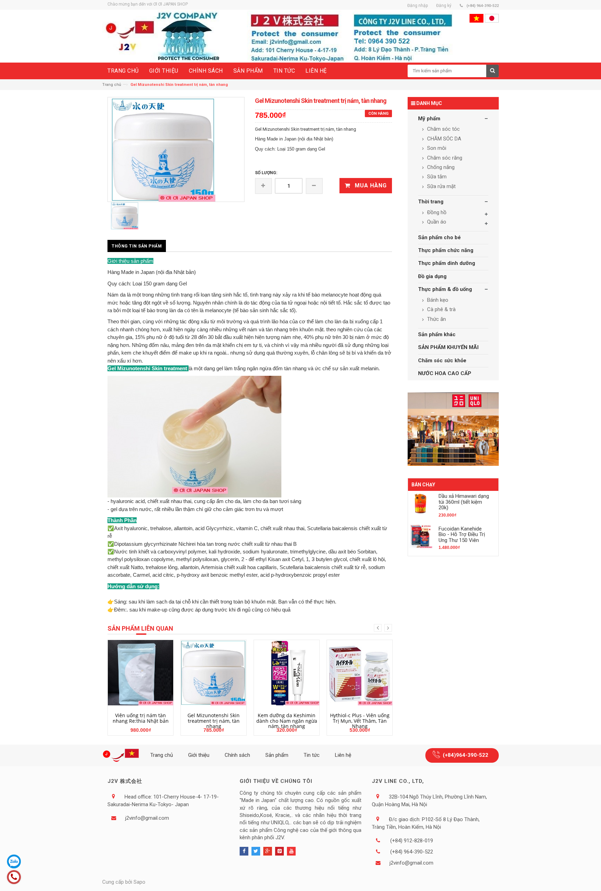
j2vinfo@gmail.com (147, 818)
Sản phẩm (276, 755)
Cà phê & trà (441, 309)
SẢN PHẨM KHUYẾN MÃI (448, 347)
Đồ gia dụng (432, 276)
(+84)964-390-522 (465, 755)
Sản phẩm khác (437, 334)
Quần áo (436, 222)
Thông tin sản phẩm (137, 246)
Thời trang (430, 202)
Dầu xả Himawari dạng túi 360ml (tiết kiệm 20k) (464, 502)
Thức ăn (436, 319)
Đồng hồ (436, 212)
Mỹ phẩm (429, 118)
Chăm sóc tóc (443, 129)
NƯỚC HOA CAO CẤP (444, 373)
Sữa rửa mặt (441, 186)
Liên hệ (343, 755)
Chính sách (237, 755)
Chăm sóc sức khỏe (442, 360)
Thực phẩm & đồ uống (445, 289)
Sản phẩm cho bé (439, 237)
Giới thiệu (198, 755)
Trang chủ (111, 84)
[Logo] (122, 755)
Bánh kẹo (437, 300)
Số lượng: (266, 172)
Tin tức (312, 755)
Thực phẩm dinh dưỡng (446, 263)
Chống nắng (440, 167)
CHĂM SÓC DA (443, 139)
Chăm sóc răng (444, 158)
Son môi (436, 148)
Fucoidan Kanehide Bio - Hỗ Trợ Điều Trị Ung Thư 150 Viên (462, 534)
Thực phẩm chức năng (445, 250)
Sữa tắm (436, 176)
